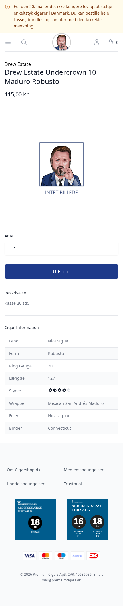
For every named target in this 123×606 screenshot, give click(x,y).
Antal (10, 236)
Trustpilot (73, 483)
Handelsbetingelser (26, 483)
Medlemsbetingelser (84, 469)
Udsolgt (61, 271)
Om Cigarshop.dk (23, 469)
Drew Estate (18, 64)
